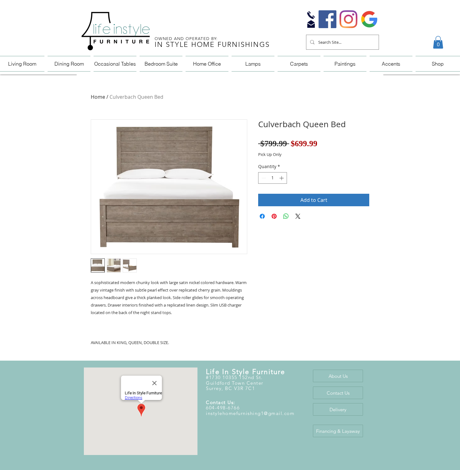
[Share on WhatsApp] (286, 216)
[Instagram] (348, 19)
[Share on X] (298, 216)
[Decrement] (263, 177)
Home (98, 96)
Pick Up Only (270, 154)
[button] (438, 42)
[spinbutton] (272, 177)
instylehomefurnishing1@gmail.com (250, 413)
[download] (369, 19)
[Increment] (282, 177)
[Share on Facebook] (262, 216)
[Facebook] (327, 19)
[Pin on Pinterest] (274, 216)
